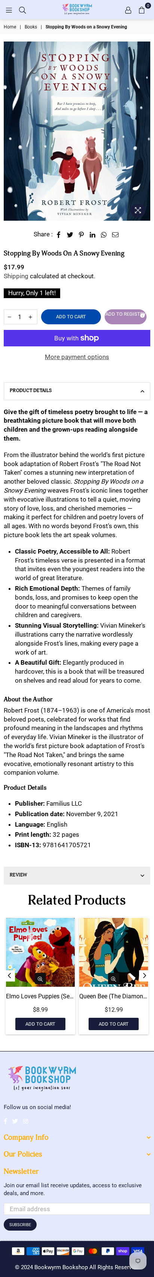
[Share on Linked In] (93, 234)
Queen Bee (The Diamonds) (113, 996)
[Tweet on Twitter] (70, 234)
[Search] (22, 9)
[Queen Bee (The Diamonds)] (113, 952)
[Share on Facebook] (59, 234)
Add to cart (40, 1024)
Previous (9, 976)
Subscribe (20, 1224)
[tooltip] (141, 314)
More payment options (77, 357)
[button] (126, 316)
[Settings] (128, 9)
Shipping (16, 276)
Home (10, 27)
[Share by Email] (115, 234)
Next (144, 976)
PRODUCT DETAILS (31, 390)
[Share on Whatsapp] (104, 234)
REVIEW (18, 875)
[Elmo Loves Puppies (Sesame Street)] (40, 952)
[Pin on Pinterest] (81, 234)
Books (31, 27)
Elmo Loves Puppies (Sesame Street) (40, 996)
